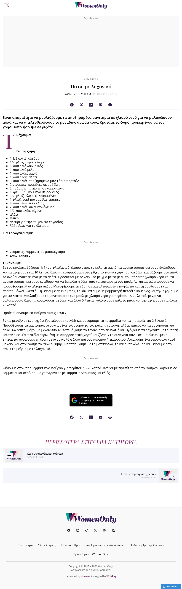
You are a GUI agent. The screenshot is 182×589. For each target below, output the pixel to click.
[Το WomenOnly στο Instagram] (78, 530)
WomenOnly (91, 518)
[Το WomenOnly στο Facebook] (69, 530)
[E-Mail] (100, 105)
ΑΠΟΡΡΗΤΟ (172, 586)
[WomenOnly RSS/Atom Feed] (113, 530)
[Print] (110, 105)
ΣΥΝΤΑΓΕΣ (91, 79)
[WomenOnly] (91, 5)
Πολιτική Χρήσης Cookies (147, 545)
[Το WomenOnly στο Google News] (104, 530)
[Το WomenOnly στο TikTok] (86, 530)
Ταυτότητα (25, 545)
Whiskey (111, 576)
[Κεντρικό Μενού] (7, 5)
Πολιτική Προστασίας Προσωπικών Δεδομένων (92, 545)
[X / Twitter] (81, 105)
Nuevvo (85, 576)
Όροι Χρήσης (47, 545)
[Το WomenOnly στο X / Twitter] (95, 530)
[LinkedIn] (91, 105)
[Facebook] (71, 105)
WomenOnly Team (78, 94)
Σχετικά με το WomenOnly (91, 554)
